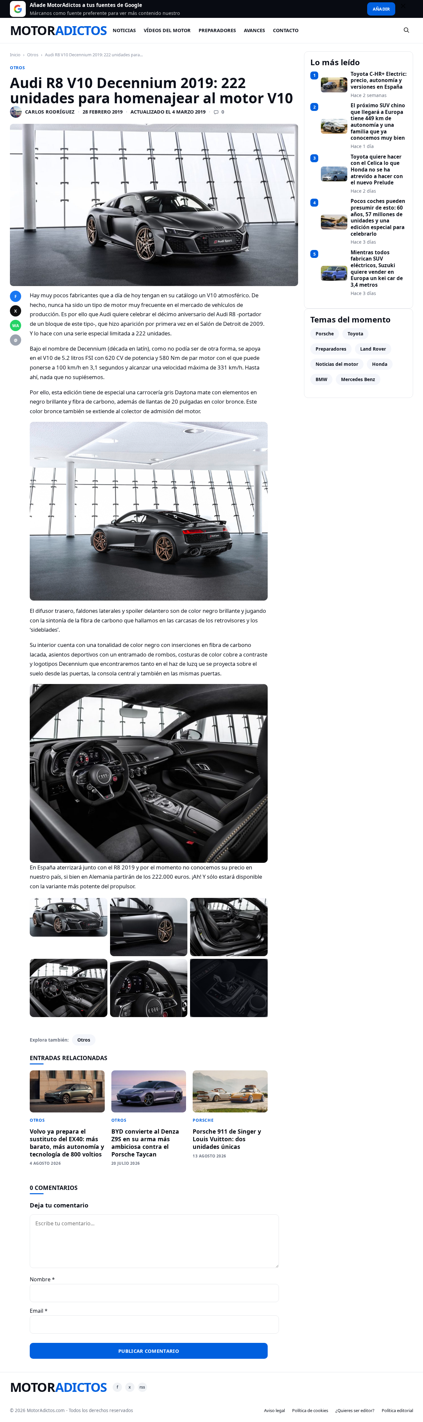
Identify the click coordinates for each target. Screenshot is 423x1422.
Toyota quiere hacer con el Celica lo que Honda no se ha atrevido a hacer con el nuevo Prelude (377, 170)
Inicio (15, 55)
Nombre (42, 1279)
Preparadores (217, 30)
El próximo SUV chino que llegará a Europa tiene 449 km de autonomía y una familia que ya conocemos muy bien (378, 121)
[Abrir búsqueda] (407, 30)
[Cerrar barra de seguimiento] (406, 9)
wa (15, 325)
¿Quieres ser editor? (354, 1410)
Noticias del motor (337, 364)
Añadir (381, 9)
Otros (32, 55)
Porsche (203, 1120)
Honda (379, 364)
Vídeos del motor (167, 30)
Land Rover (373, 349)
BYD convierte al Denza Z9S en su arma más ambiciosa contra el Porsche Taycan (145, 1142)
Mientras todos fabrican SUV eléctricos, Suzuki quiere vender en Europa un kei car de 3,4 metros (377, 268)
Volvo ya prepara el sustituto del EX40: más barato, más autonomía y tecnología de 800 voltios (67, 1142)
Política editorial (397, 1410)
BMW (321, 379)
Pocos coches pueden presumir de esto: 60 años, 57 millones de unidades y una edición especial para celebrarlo (378, 217)
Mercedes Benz (358, 379)
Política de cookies (310, 1410)
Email (39, 1310)
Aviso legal (274, 1410)
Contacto (285, 30)
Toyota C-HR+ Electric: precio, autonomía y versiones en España (378, 80)
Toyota (355, 333)
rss (142, 1387)
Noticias (124, 30)
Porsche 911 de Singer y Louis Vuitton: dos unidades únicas (227, 1139)
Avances (254, 30)
